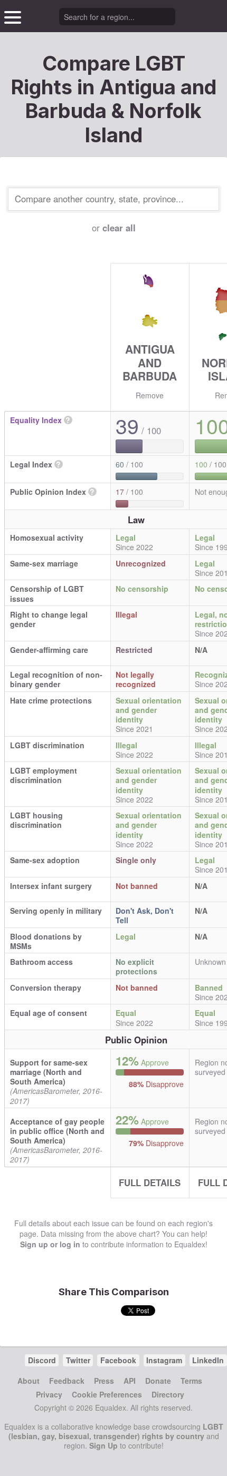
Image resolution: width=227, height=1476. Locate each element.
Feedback (66, 1380)
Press (104, 1380)
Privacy (49, 1394)
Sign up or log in (50, 1244)
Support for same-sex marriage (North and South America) (49, 1072)
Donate (158, 1380)
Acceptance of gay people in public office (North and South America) (57, 1131)
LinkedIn (208, 1360)
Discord (42, 1360)
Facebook (118, 1360)
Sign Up (103, 1445)
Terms (191, 1380)
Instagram (164, 1360)
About (28, 1380)
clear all (119, 227)
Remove (150, 395)
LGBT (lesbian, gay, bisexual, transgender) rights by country (115, 1431)
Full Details (150, 1182)
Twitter (78, 1360)
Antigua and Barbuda (149, 362)
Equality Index (36, 420)
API (130, 1380)
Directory (168, 1394)
